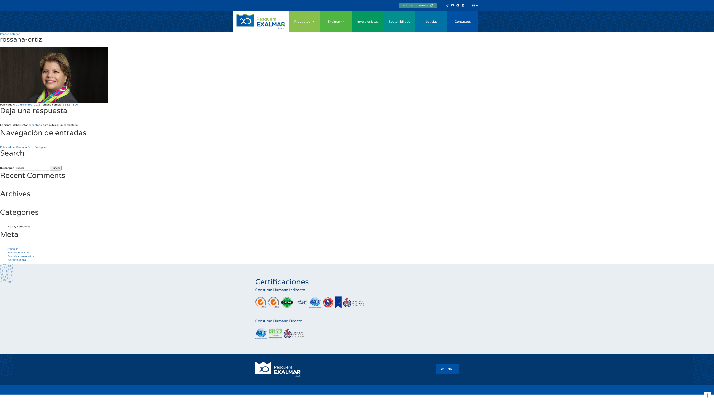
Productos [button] (302, 22)
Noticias (431, 22)
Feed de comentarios (20, 256)
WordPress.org (16, 259)
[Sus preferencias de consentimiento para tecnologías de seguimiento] (707, 395)
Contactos (462, 22)
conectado (35, 125)
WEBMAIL (447, 369)
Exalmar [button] (333, 22)
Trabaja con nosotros (416, 5)
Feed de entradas (18, 252)
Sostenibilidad (399, 22)
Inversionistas (367, 22)
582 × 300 (71, 104)
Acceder (12, 248)
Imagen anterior (10, 34)
